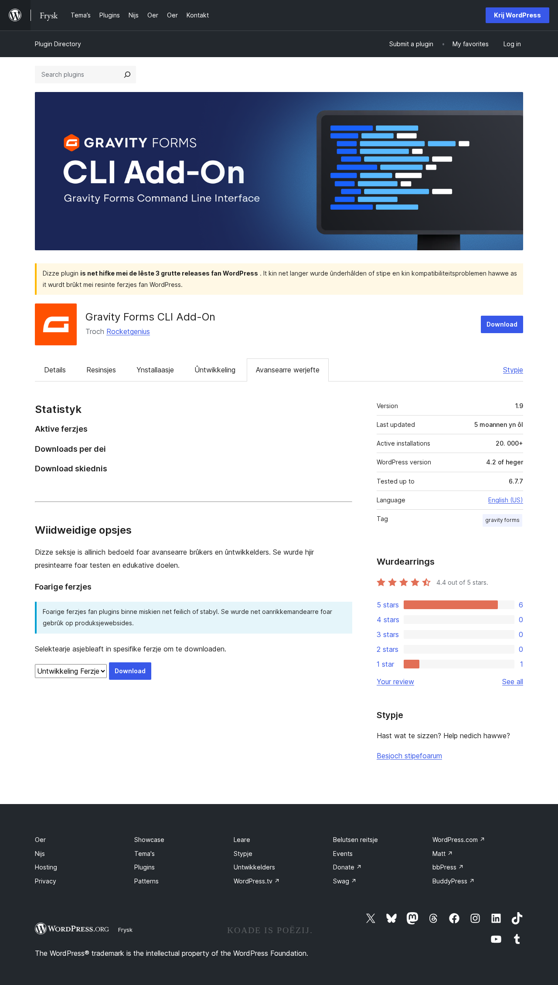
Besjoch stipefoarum (409, 755)
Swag (345, 881)
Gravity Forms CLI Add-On (150, 316)
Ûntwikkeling (214, 369)
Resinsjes (101, 369)
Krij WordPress (517, 15)
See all (512, 681)
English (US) (505, 500)
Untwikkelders (254, 867)
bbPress (448, 867)
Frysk (125, 929)
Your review (395, 681)
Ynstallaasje (155, 369)
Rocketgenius (128, 331)
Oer (40, 839)
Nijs (40, 853)
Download (502, 324)
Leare (242, 839)
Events (343, 853)
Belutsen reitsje (355, 839)
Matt (442, 853)
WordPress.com (458, 839)
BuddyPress (453, 881)
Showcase (149, 839)
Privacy (45, 881)
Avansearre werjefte (288, 369)
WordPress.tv (257, 881)
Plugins (144, 867)
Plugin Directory (58, 44)
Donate (347, 867)
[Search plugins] (127, 74)
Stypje (513, 369)
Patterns (146, 881)
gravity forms (502, 520)
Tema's (144, 853)
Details (55, 369)
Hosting (46, 867)
